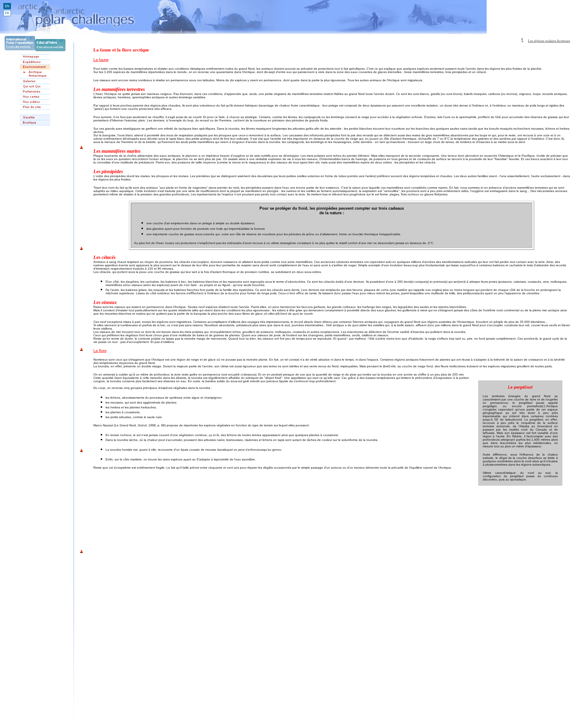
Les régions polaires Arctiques (549, 41)
